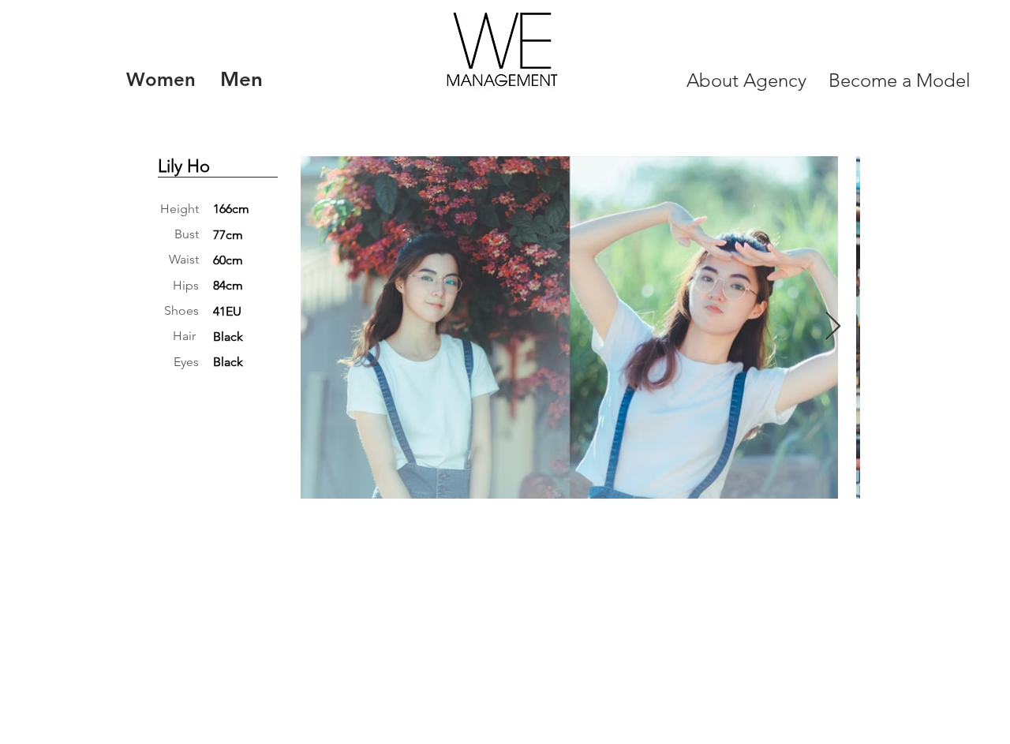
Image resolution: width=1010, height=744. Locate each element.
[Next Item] (833, 327)
